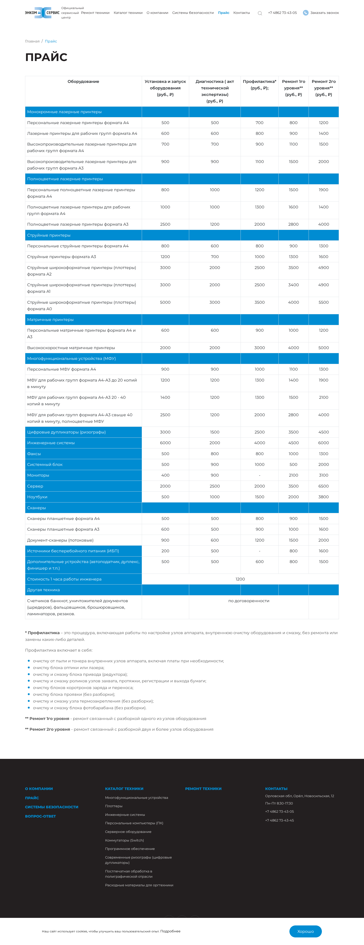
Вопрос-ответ (40, 816)
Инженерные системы (125, 815)
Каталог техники (128, 13)
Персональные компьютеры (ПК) (134, 823)
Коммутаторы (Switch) (124, 840)
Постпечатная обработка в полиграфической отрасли (129, 874)
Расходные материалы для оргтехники (139, 885)
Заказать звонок (324, 13)
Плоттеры (114, 806)
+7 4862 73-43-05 (282, 13)
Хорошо (305, 931)
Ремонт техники (95, 13)
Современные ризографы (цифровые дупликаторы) (138, 860)
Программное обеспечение (130, 849)
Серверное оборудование (128, 832)
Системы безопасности (193, 13)
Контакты (241, 13)
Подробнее (170, 931)
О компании (157, 13)
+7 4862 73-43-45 (279, 820)
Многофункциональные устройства (136, 798)
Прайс (223, 13)
